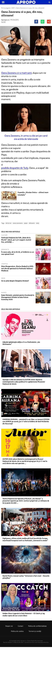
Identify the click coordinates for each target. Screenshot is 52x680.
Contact (20, 626)
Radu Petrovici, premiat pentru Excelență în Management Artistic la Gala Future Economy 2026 (17, 297)
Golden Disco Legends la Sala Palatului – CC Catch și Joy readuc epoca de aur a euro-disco (24, 614)
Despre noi (9, 626)
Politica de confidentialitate (37, 626)
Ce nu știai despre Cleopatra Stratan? (15, 281)
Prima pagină (5, 8)
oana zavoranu (18, 223)
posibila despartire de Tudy (14, 167)
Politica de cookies (17, 631)
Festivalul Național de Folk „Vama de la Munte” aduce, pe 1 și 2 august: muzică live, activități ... (16, 240)
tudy (37, 223)
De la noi (8, 223)
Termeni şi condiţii (35, 631)
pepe (25, 223)
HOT (13, 8)
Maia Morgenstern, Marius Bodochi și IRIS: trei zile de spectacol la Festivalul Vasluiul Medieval (17, 268)
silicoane (32, 223)
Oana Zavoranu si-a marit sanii (16, 72)
